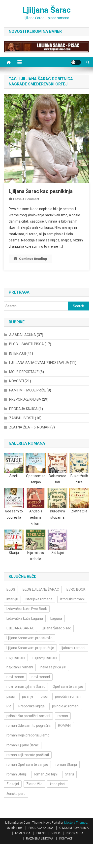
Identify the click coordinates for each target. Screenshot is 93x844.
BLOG (10, 589)
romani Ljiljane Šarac (22, 745)
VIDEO (56, 833)
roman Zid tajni (46, 774)
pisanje (27, 696)
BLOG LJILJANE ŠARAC (41, 589)
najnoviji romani (44, 657)
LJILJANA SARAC (20, 628)
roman (63, 716)
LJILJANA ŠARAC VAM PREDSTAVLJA (39, 363)
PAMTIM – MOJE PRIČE (27, 390)
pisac (10, 696)
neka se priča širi (53, 667)
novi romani (40, 677)
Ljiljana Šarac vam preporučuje (30, 648)
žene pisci (57, 784)
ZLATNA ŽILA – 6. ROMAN (29, 427)
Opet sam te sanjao (68, 687)
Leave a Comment (26, 199)
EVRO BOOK (75, 589)
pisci (44, 696)
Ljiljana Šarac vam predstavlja (29, 638)
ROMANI (64, 726)
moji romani (15, 657)
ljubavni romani (73, 648)
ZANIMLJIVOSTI (21, 418)
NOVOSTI (16, 381)
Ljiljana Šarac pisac (56, 628)
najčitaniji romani (19, 667)
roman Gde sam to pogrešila (28, 726)
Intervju (12, 599)
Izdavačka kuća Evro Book (26, 609)
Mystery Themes (75, 822)
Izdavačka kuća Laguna (24, 618)
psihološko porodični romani (28, 716)
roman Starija (66, 765)
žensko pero (16, 794)
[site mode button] (76, 62)
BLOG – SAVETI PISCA (26, 344)
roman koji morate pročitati (27, 755)
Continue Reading (33, 259)
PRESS (40, 833)
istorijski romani (72, 599)
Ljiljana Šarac (47, 10)
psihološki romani (65, 706)
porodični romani (68, 696)
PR (8, 706)
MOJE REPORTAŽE (24, 372)
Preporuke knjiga (31, 706)
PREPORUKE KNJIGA (25, 399)
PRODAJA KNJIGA (23, 409)
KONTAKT (65, 838)
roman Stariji (16, 774)
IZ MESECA (22, 833)
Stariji (69, 774)
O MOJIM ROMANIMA (74, 828)
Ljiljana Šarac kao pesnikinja (41, 191)
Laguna (56, 618)
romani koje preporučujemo (28, 735)
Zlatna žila (34, 784)
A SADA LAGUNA (22, 335)
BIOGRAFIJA (74, 833)
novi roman (15, 677)
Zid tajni (12, 784)
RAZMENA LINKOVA (39, 838)
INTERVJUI (17, 353)
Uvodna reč (14, 828)
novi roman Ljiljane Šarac (25, 687)
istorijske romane (39, 599)
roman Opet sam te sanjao (27, 765)
